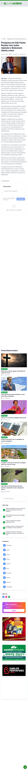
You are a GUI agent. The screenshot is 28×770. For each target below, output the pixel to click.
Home (4, 38)
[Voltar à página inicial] (25, 767)
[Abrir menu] (2, 3)
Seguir (14, 610)
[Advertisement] (14, 21)
